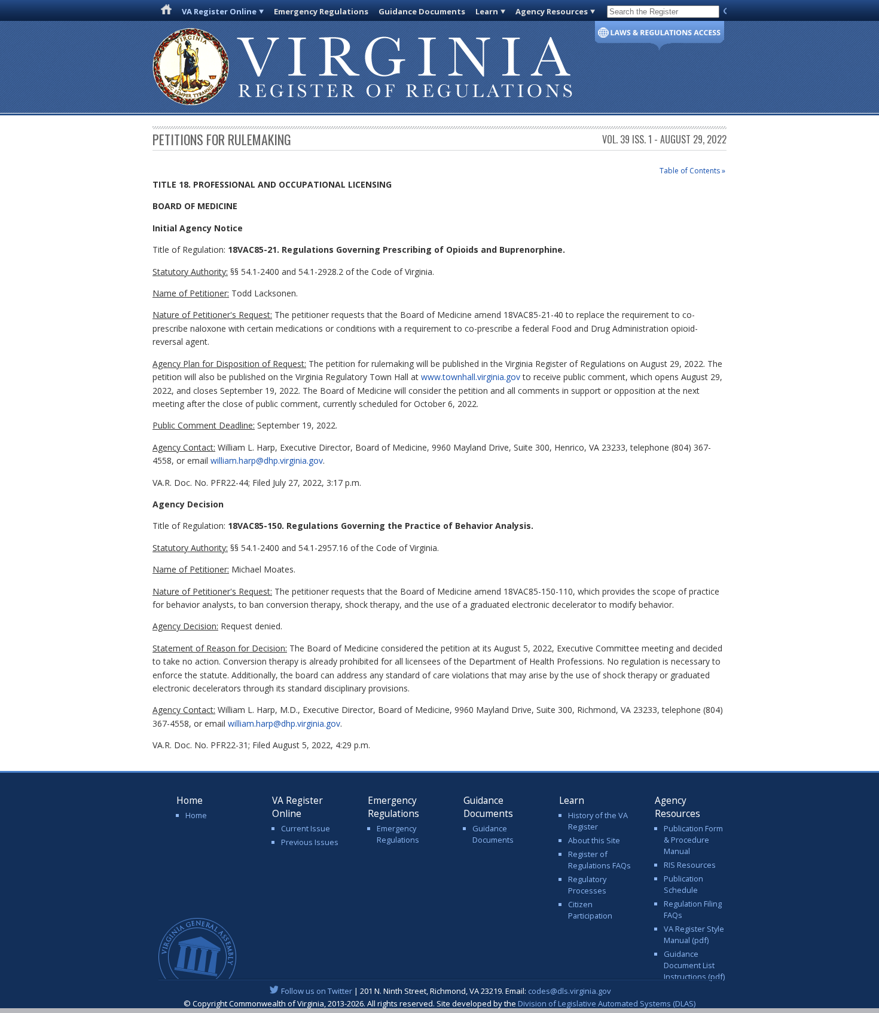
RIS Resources (690, 864)
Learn (486, 11)
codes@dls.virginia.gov (569, 991)
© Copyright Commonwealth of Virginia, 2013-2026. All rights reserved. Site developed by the (439, 1003)
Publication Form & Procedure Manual (693, 839)
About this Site (594, 840)
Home (196, 815)
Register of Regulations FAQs (599, 860)
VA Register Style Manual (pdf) (694, 934)
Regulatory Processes (587, 885)
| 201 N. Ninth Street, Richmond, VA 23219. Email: (446, 991)
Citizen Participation (590, 910)
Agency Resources (551, 11)
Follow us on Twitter (316, 991)
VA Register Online (219, 11)
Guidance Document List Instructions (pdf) (694, 965)
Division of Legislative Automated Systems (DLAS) (606, 1003)
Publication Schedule (683, 884)
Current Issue (305, 828)
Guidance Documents (422, 11)
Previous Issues (309, 842)
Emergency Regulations (321, 11)
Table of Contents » (692, 171)
